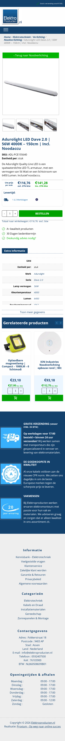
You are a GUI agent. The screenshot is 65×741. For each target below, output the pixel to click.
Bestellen (42, 213)
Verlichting (39, 37)
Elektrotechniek (22, 37)
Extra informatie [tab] (14, 251)
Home (7, 37)
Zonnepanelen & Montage (33, 618)
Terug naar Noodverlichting (31, 55)
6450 (36, 298)
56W (36, 286)
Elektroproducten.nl (43, 722)
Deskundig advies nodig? (21, 238)
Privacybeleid (33, 579)
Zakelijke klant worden (33, 570)
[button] (57, 323)
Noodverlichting (13, 39)
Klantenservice (33, 566)
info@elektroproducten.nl (37, 652)
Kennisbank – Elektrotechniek (33, 557)
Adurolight (39, 273)
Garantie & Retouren (33, 574)
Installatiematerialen (33, 609)
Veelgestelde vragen (33, 561)
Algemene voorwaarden (33, 583)
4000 (36, 292)
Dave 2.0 (38, 279)
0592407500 (39, 656)
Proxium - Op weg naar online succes (39, 726)
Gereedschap (33, 614)
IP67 (36, 304)
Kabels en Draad (33, 605)
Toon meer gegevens (32, 312)
